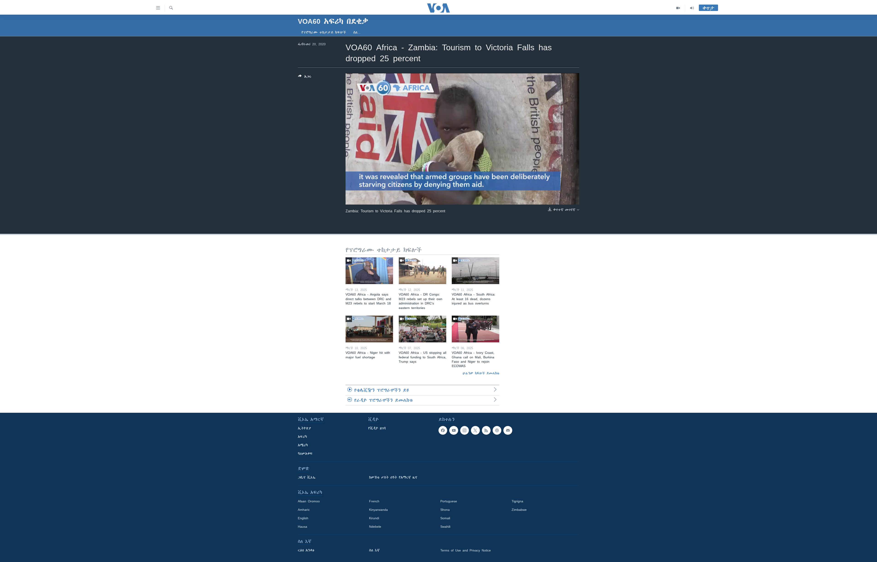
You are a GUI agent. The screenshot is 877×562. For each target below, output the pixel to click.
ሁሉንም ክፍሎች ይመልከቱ (481, 373)
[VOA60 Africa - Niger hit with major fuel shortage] (369, 329)
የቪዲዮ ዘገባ (377, 428)
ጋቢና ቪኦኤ (306, 477)
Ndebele (375, 527)
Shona (445, 510)
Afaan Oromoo (309, 501)
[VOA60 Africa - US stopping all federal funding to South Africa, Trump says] (422, 329)
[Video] (678, 8)
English (303, 518)
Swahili (445, 527)
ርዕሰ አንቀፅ (306, 550)
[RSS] (486, 430)
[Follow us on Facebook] (442, 430)
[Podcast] (497, 430)
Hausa (302, 527)
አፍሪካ (302, 437)
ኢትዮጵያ (304, 428)
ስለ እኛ (374, 550)
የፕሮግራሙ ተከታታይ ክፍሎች (323, 32)
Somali (445, 518)
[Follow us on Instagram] (464, 430)
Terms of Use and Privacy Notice (465, 550)
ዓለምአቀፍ (305, 454)
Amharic (304, 510)
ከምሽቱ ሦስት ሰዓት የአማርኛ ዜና (393, 477)
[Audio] (692, 8)
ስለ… (357, 32)
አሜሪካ (303, 445)
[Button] (305, 77)
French (374, 501)
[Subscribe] (507, 430)
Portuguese (448, 501)
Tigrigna (517, 501)
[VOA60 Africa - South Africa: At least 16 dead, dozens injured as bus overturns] (475, 270)
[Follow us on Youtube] (453, 430)
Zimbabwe (519, 510)
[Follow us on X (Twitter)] (475, 430)
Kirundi (374, 518)
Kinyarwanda (378, 510)
